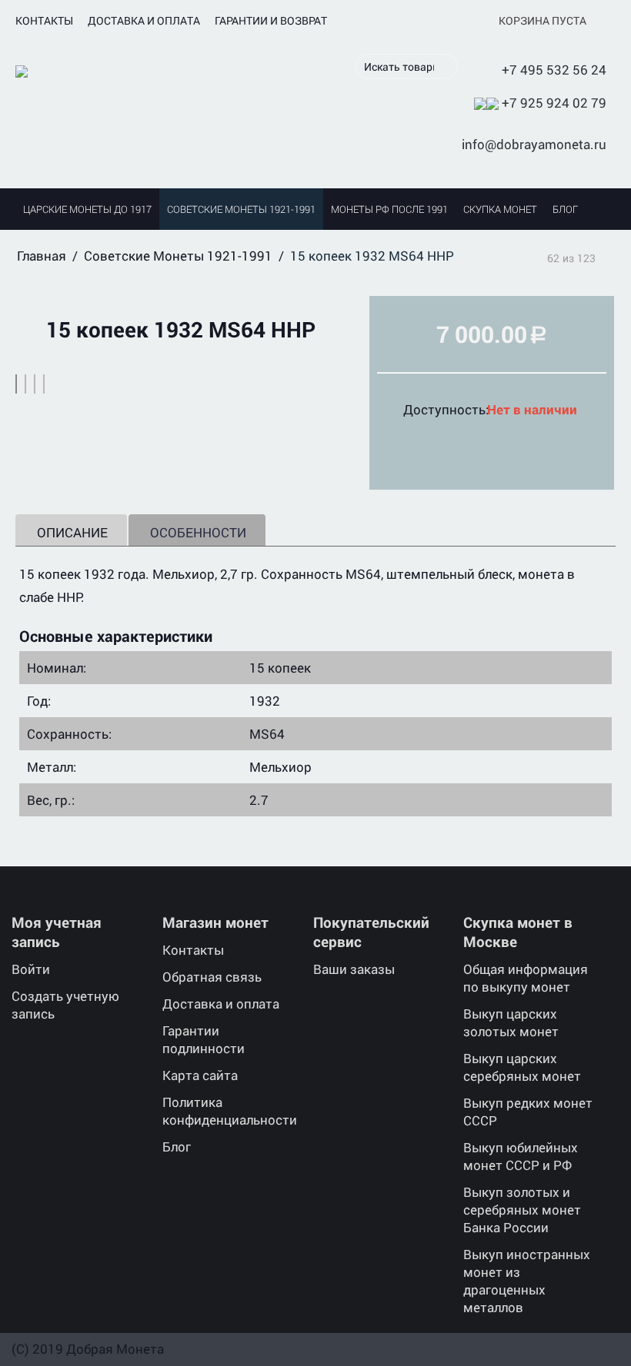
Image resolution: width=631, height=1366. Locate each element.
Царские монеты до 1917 (87, 209)
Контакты (44, 20)
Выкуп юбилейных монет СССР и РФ (520, 1156)
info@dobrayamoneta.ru (534, 144)
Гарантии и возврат (271, 20)
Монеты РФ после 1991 (389, 209)
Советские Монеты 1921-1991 (178, 255)
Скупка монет (500, 209)
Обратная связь (212, 976)
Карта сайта (200, 1075)
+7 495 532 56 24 (554, 69)
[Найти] (446, 68)
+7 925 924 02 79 (554, 102)
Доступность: (439, 409)
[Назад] (532, 257)
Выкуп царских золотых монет (511, 1022)
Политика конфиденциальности (229, 1110)
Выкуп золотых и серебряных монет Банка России (522, 1209)
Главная (41, 255)
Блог (565, 209)
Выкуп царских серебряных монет (522, 1067)
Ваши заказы (354, 969)
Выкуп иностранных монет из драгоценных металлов (526, 1280)
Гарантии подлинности (203, 1039)
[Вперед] (610, 257)
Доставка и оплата (144, 20)
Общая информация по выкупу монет (525, 977)
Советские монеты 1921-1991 (241, 209)
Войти (31, 969)
